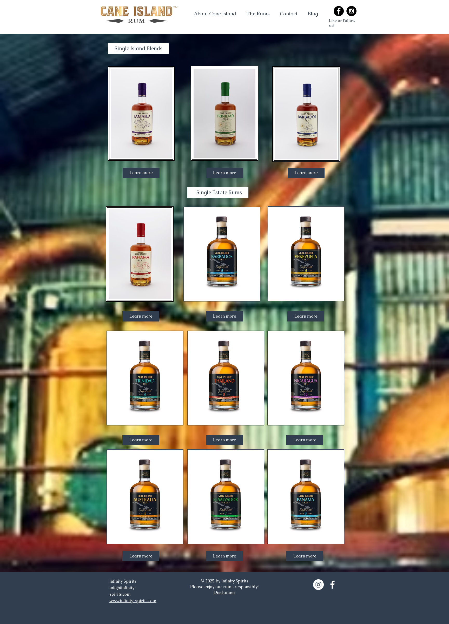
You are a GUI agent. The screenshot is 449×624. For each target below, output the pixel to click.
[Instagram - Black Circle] (351, 11)
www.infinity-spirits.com (132, 600)
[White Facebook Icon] (332, 584)
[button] (258, 13)
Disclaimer (224, 592)
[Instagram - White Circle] (318, 584)
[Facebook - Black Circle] (339, 11)
